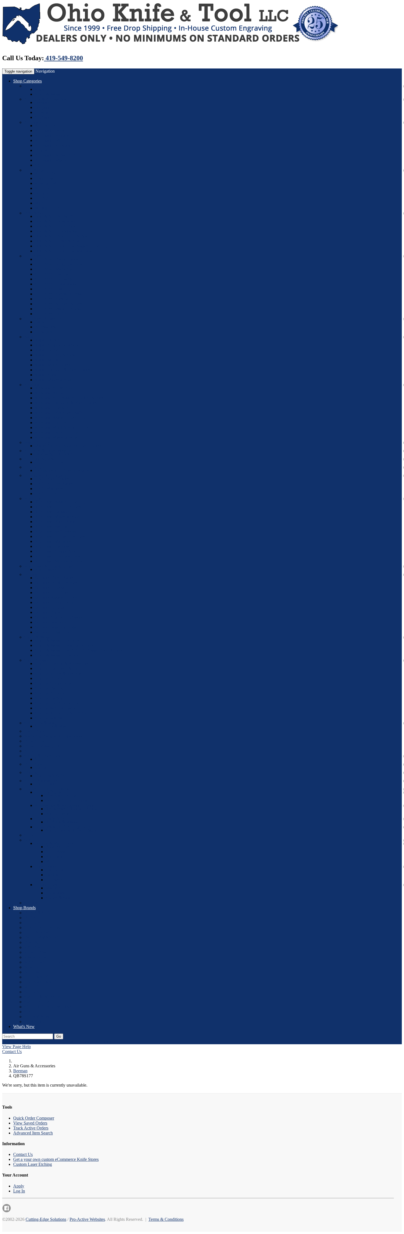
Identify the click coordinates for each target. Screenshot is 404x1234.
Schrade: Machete (50, 622)
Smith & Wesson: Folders (57, 640)
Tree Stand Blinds (61, 795)
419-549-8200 (63, 58)
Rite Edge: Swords (51, 526)
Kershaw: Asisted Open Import (62, 417)
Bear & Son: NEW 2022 (56, 216)
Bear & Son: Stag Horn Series (61, 236)
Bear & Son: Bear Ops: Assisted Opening (71, 246)
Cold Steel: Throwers (53, 279)
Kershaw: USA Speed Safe (58, 412)
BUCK (30, 917)
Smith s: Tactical (49, 698)
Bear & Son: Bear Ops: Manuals (63, 251)
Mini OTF (44, 203)
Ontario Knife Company (45, 475)
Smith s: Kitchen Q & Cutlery (61, 713)
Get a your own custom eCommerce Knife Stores (56, 1159)
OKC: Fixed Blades (52, 478)
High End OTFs (49, 462)
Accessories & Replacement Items (64, 805)
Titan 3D (32, 772)
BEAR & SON (37, 912)
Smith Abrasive (37, 660)
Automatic (33, 122)
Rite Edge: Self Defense (56, 531)
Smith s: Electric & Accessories (62, 663)
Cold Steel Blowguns (42, 318)
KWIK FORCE (38, 957)
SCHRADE (34, 992)
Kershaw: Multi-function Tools (61, 427)
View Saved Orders (30, 1123)
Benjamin (43, 107)
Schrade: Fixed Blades (54, 577)
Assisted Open (58, 846)
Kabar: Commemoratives (56, 345)
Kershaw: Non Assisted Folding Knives (69, 397)
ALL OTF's (45, 173)
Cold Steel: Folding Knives (58, 264)
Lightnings (44, 178)
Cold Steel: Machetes (53, 269)
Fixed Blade (34, 731)
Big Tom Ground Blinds (67, 800)
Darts (39, 322)
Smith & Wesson (49, 94)
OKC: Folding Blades (54, 483)
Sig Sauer (43, 117)
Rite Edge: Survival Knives (58, 561)
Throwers (54, 879)
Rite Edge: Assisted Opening (60, 501)
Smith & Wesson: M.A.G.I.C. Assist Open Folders (79, 650)
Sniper (29, 835)
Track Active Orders (30, 1128)
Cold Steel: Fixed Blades (56, 259)
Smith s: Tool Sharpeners (56, 703)
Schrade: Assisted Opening (58, 597)
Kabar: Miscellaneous (54, 379)
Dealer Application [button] (98, 1041)
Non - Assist (56, 851)
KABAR (32, 947)
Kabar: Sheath (47, 374)
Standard (42, 767)
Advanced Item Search (33, 1133)
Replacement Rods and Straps (72, 808)
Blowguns (44, 331)
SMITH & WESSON (43, 996)
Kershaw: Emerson (51, 407)
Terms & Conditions (166, 1219)
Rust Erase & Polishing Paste (49, 566)
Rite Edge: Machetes (53, 541)
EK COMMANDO (41, 937)
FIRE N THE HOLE (42, 942)
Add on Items (57, 813)
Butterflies (33, 764)
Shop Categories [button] (27, 81)
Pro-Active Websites (87, 1219)
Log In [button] (122, 1041)
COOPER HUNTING (44, 927)
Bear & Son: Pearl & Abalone (61, 241)
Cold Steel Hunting (51, 313)
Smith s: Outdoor (50, 678)
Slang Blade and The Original (72, 830)
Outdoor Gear (47, 884)
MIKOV (31, 967)
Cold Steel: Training (52, 289)
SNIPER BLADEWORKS (48, 1006)
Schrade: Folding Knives (56, 582)
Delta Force (45, 193)
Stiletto (41, 165)
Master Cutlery (37, 442)
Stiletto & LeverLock (42, 756)
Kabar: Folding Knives (55, 355)
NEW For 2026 (37, 86)
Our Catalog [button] (13, 1041)
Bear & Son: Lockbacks (56, 231)
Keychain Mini (48, 183)
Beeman (42, 102)
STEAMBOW (37, 1016)
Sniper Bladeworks (40, 780)
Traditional (55, 869)
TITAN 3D (34, 1021)
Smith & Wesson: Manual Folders (64, 645)
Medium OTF (47, 208)
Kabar (40, 89)
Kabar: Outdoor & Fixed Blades (63, 369)
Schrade (31, 574)
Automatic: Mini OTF (54, 140)
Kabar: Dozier (47, 350)
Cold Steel (33, 256)
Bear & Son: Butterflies (55, 226)
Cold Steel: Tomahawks (55, 284)
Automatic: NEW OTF (55, 155)
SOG (28, 840)
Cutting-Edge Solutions (46, 1219)
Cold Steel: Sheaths (52, 298)
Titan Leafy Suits (50, 775)
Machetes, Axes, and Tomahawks (53, 736)
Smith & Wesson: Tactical (57, 655)
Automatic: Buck (50, 130)
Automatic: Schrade (52, 135)
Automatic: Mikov (51, 160)
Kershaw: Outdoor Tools (56, 432)
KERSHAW (35, 952)
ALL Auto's (45, 125)
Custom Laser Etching (32, 1164)
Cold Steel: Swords (51, 274)
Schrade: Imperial (50, 587)
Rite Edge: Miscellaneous (57, 516)
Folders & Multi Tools (54, 843)
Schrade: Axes (47, 612)
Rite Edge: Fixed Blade (55, 521)
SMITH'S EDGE (39, 1001)
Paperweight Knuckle (54, 454)
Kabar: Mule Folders (53, 364)
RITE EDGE (35, 987)
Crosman (43, 112)
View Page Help (16, 1046)
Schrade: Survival (50, 607)
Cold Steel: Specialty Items (58, 294)
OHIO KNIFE (37, 977)
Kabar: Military (48, 360)
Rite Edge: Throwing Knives (60, 536)
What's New (24, 1026)
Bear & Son (34, 213)
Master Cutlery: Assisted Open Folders (68, 445)
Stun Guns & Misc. (41, 723)
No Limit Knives (39, 459)
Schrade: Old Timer (52, 592)
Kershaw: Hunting (51, 422)
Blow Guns (34, 741)
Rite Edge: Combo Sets (55, 551)
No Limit (43, 188)
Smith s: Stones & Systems (58, 673)
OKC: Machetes (49, 488)
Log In (19, 1191)
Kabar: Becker (47, 340)
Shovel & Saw (58, 897)
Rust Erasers (46, 569)
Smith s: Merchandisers (55, 708)
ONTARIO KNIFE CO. (45, 982)
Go (58, 1036)
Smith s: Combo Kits (53, 683)
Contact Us (12, 1051)
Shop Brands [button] (24, 907)
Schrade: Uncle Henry (54, 602)
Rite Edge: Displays (52, 546)
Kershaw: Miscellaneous (56, 437)
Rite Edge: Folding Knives (58, 506)
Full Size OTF (47, 198)
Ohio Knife (45, 150)
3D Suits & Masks (62, 822)
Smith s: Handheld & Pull (57, 668)
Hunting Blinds (48, 792)
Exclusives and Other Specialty (62, 470)
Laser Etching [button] (49, 1041)
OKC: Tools (45, 493)
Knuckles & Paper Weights (47, 450)
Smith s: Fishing (49, 688)
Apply (18, 1186)
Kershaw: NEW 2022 (54, 388)
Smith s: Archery (49, 693)
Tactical (52, 874)
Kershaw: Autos (49, 393)
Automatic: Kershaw (53, 145)
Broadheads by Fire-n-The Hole (62, 827)
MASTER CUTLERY (44, 962)
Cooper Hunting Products (46, 789)
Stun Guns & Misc (51, 726)
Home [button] (30, 1041)
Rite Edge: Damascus (53, 511)
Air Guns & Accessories (45, 99)
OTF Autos (34, 170)
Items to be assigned (41, 746)
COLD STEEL (37, 922)
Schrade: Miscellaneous (55, 627)
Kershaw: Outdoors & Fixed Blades (66, 402)
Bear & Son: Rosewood (55, 221)
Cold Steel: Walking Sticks (58, 308)
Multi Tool (55, 861)
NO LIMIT (34, 972)
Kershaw (32, 384)
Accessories (45, 327)
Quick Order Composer (33, 1118)
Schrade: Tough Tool (53, 632)
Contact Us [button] (71, 1041)
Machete (53, 888)
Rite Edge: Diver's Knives (57, 556)
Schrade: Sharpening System (60, 617)
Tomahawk (55, 893)
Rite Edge (32, 498)
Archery (31, 751)
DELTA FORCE (39, 932)
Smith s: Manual (49, 718)
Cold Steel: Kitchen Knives (58, 303)
